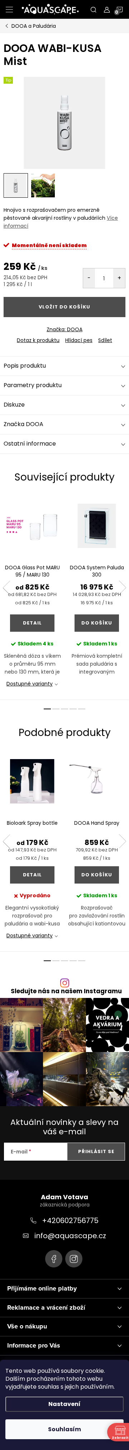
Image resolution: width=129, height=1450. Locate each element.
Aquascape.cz (53, 1258)
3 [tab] (64, 960)
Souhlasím (64, 1429)
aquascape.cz (73, 1258)
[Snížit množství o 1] (89, 278)
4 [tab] (73, 960)
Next (122, 588)
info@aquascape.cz (70, 1236)
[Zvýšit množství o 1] (119, 278)
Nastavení (64, 1404)
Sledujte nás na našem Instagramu (66, 991)
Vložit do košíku (64, 306)
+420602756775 (70, 1220)
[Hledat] (93, 9)
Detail (32, 622)
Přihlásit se (96, 1151)
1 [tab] (47, 960)
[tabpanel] (32, 597)
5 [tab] (81, 960)
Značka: (64, 329)
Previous (6, 588)
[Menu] (9, 9)
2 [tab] (55, 960)
